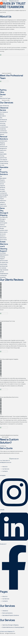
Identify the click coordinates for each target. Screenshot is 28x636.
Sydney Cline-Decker (3, 92)
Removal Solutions (7, 613)
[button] (1, 3)
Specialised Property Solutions (10, 615)
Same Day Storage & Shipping (10, 625)
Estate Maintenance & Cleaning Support (13, 627)
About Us (4, 466)
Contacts (5, 471)
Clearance (5, 611)
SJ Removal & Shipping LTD (7, 631)
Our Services (5, 469)
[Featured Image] (4, 81)
